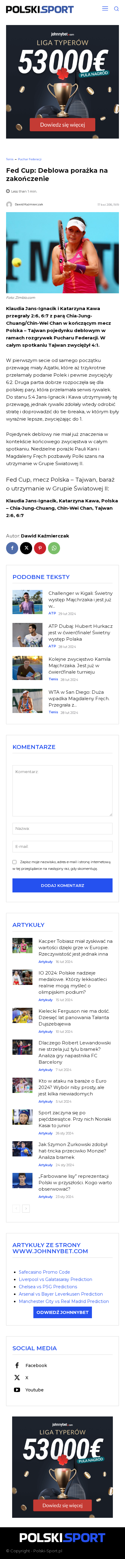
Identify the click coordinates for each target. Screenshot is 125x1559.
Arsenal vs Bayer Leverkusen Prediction (61, 1294)
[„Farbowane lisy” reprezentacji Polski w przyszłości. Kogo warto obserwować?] (22, 1178)
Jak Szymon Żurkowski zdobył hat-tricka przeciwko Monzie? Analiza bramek (73, 1150)
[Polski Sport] (40, 9)
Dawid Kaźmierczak (29, 204)
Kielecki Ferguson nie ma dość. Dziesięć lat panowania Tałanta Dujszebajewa (74, 1017)
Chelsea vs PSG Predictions (48, 1287)
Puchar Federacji (30, 159)
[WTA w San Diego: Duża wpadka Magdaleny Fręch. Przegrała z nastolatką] (27, 701)
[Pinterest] (40, 548)
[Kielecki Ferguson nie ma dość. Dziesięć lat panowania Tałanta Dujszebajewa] (22, 1013)
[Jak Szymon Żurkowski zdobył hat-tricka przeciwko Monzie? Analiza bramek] (22, 1146)
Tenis (9, 159)
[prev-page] (16, 1209)
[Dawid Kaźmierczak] (10, 204)
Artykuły (45, 962)
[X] (26, 548)
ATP (52, 613)
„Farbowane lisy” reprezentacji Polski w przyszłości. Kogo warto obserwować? (75, 1182)
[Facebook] (12, 548)
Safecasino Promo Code (44, 1272)
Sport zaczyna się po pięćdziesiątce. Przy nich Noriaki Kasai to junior (75, 1119)
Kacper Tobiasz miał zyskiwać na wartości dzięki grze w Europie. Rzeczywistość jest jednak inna (76, 947)
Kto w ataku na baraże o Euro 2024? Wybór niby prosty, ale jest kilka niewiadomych (72, 1087)
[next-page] (26, 1209)
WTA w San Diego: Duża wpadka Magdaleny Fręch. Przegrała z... (79, 698)
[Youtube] (17, 1390)
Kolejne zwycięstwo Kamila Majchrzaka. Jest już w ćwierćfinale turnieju (79, 665)
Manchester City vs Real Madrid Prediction (64, 1301)
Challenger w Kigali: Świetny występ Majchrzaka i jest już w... (81, 599)
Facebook (36, 1365)
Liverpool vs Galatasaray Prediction (55, 1279)
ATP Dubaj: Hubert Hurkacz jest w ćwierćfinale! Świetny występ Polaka (81, 632)
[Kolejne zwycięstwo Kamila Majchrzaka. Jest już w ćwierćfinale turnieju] (27, 668)
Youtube (34, 1390)
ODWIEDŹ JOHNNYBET (62, 1312)
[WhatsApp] (54, 548)
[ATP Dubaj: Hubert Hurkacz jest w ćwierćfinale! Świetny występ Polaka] (27, 635)
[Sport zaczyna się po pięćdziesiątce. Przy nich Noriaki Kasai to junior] (22, 1114)
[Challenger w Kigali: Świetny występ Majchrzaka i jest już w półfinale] (27, 602)
